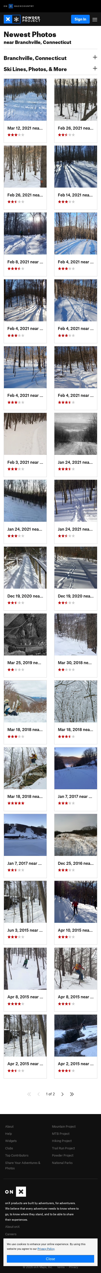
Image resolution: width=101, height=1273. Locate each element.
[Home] (24, 19)
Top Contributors (16, 1155)
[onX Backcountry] (19, 6)
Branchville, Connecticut (35, 57)
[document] (50, 1252)
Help (8, 1134)
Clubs (9, 1148)
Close (50, 1258)
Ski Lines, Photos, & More (35, 68)
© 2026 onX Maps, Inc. (38, 1267)
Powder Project (62, 1155)
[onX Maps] (15, 1195)
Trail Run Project (63, 1148)
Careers (10, 1234)
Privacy (73, 1267)
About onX (12, 1227)
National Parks (62, 1163)
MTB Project (60, 1134)
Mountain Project (64, 1126)
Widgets (11, 1141)
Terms (61, 1267)
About (9, 1126)
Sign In (80, 19)
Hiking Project (62, 1141)
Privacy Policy (46, 1249)
